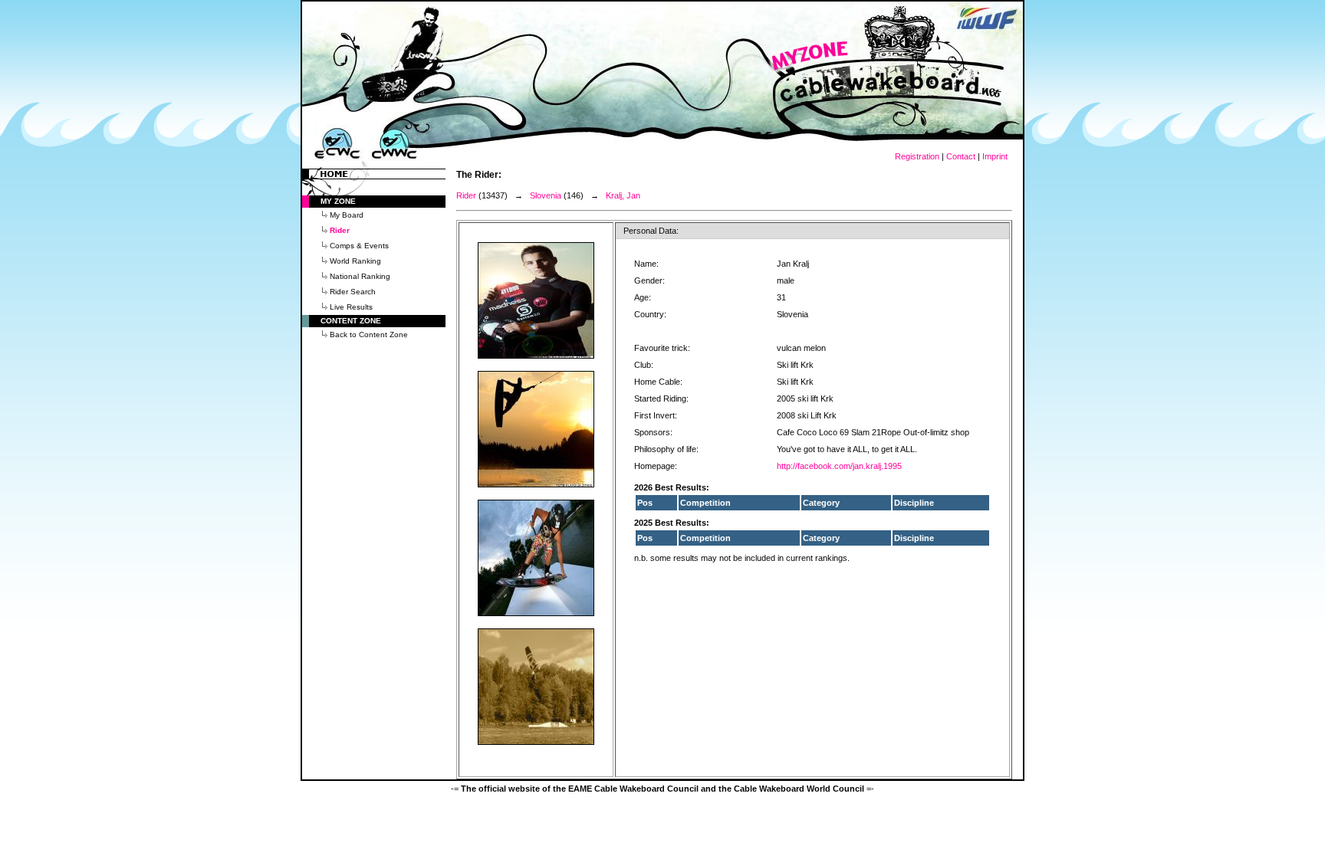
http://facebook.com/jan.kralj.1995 (839, 466)
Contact (960, 156)
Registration (917, 156)
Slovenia (545, 195)
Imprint (995, 156)
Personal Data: (651, 230)
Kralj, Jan (623, 195)
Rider (466, 195)
